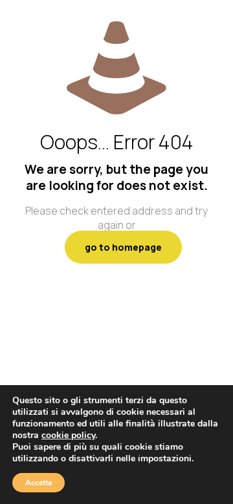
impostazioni (165, 459)
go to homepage (123, 247)
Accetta (38, 483)
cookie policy (68, 435)
